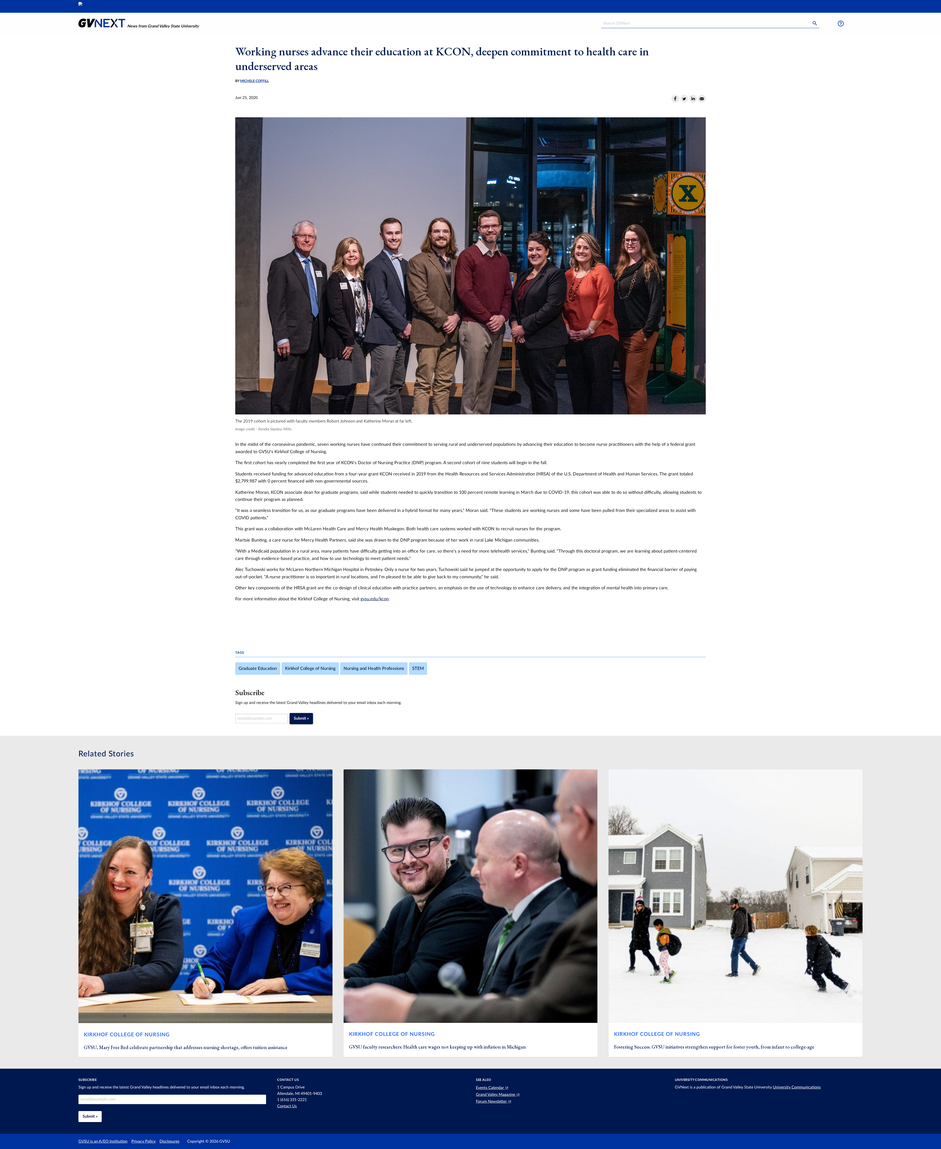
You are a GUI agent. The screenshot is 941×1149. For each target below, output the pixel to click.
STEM (418, 668)
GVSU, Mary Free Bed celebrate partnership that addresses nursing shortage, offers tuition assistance (185, 1047)
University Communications (797, 1087)
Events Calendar (490, 1088)
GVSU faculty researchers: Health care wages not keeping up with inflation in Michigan (437, 1047)
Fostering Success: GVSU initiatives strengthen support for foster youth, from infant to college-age (714, 1047)
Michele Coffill (254, 81)
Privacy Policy (143, 1141)
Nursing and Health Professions (374, 668)
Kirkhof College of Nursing (310, 668)
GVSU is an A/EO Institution (102, 1141)
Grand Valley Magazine (496, 1095)
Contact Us (287, 1106)
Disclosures (169, 1141)
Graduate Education (258, 668)
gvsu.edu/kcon (374, 599)
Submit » (301, 718)
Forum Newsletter (492, 1101)
